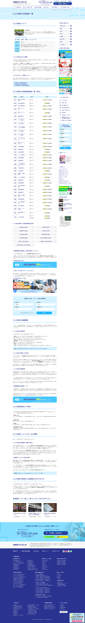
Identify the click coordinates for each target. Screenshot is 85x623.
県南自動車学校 (20, 116)
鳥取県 (15, 189)
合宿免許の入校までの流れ (63, 173)
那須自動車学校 (20, 149)
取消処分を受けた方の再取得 (32, 611)
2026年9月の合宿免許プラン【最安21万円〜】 (43, 588)
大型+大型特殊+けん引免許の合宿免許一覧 (22, 85)
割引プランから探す (60, 572)
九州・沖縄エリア (45, 569)
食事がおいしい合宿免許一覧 (18, 580)
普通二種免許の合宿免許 (46, 234)
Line (71, 551)
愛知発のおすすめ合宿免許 (61, 561)
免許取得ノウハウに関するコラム (49, 608)
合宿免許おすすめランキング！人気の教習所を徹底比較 (67, 118)
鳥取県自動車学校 (21, 189)
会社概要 (61, 606)
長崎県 (15, 212)
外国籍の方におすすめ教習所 (66, 120)
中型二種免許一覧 (30, 564)
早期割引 (58, 574)
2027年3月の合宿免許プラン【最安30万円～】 (43, 592)
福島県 (15, 143)
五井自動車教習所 (21, 157)
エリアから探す (64, 100)
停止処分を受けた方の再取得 (32, 612)
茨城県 (15, 146)
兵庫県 (15, 182)
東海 (61, 31)
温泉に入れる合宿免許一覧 (18, 583)
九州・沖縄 (62, 44)
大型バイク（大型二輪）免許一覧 (19, 563)
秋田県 (15, 103)
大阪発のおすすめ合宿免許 (61, 563)
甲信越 (61, 36)
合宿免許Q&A (16, 613)
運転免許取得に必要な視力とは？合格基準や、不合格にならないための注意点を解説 (33, 348)
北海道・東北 (62, 25)
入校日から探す (59, 582)
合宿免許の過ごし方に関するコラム (49, 607)
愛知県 (15, 180)
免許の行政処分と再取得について (64, 182)
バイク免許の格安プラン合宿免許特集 (42, 597)
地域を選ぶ (39, 302)
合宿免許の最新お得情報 (63, 169)
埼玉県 (15, 154)
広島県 (15, 192)
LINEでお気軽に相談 (49, 536)
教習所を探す (57, 1)
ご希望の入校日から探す (66, 110)
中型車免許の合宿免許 (46, 230)
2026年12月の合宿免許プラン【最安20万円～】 (43, 580)
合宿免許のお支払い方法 (63, 175)
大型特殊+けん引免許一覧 (32, 568)
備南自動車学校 (20, 192)
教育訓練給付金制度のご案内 (19, 260)
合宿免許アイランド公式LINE (18, 615)
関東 (61, 28)
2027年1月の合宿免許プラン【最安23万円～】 (43, 590)
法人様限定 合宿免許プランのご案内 (20, 278)
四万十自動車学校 (21, 205)
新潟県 (15, 160)
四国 (61, 41)
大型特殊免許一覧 (16, 568)
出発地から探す (64, 102)
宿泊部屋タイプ (63, 141)
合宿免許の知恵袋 (48, 602)
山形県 (15, 116)
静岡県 (15, 170)
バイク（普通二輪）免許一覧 (18, 561)
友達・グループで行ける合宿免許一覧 (19, 584)
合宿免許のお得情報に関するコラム (49, 606)
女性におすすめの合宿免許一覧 (18, 575)
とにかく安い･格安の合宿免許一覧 (19, 574)
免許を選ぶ (17, 302)
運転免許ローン (16, 611)
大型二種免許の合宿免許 (23, 234)
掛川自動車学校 (20, 170)
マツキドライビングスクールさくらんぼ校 (21, 138)
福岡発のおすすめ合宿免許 (61, 564)
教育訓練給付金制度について (32, 606)
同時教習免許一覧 (16, 564)
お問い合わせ (62, 608)
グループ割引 (59, 575)
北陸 (61, 33)
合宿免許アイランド (50, 543)
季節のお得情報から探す (66, 107)
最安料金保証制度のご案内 (63, 171)
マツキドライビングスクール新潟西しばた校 (21, 164)
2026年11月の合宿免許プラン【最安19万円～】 (43, 579)
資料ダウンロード (62, 536)
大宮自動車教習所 (21, 146)
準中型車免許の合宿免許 (23, 227)
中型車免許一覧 (30, 560)
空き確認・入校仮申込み (55, 533)
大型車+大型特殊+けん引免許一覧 (33, 569)
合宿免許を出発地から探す (61, 558)
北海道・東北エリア (46, 560)
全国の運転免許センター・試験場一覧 (33, 608)
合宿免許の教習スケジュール (63, 174)
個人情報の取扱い (63, 607)
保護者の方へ (61, 178)
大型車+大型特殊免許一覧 (32, 565)
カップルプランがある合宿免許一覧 (19, 576)
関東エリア (44, 561)
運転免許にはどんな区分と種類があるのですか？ (26, 473)
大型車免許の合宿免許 (46, 227)
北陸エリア (44, 564)
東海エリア (44, 563)
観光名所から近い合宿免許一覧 (18, 579)
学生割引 (58, 576)
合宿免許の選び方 (17, 516)
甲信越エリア (45, 565)
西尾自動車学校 (20, 180)
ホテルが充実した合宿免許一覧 (18, 581)
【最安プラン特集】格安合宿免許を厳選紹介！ (43, 576)
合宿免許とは (66, 7)
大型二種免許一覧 (30, 561)
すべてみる (69, 212)
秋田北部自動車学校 (21, 103)
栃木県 (15, 149)
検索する (44, 312)
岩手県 (15, 99)
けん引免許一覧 (16, 569)
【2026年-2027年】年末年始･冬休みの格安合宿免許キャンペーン (45, 586)
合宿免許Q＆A (56, 7)
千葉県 (15, 157)
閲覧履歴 (70, 1)
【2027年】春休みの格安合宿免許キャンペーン (43, 587)
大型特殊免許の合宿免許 (23, 230)
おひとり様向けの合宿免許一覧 (18, 585)
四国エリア (44, 568)
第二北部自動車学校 (21, 105)
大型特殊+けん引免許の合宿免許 (45, 241)
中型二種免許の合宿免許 (23, 237)
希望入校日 (62, 137)
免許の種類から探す (65, 105)
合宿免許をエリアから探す (46, 558)
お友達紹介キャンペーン (63, 170)
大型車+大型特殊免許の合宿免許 (45, 237)
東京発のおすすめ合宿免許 (61, 560)
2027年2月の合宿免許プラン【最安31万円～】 (43, 591)
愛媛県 (15, 199)
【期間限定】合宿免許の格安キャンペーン (42, 575)
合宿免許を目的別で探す (17, 572)
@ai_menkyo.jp (64, 551)
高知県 (15, 202)
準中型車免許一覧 (16, 565)
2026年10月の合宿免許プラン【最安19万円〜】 (43, 578)
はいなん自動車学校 (21, 177)
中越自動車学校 (20, 160)
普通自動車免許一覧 (17, 560)
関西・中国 (62, 39)
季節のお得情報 (38, 7)
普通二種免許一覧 (30, 563)
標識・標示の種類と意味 (31, 613)
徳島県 (15, 195)
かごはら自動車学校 (21, 154)
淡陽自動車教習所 (21, 182)
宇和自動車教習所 (21, 199)
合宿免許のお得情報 (33, 516)
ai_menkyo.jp (66, 551)
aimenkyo (69, 551)
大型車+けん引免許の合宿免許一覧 (21, 82)
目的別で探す (64, 112)
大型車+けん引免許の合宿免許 (23, 241)
